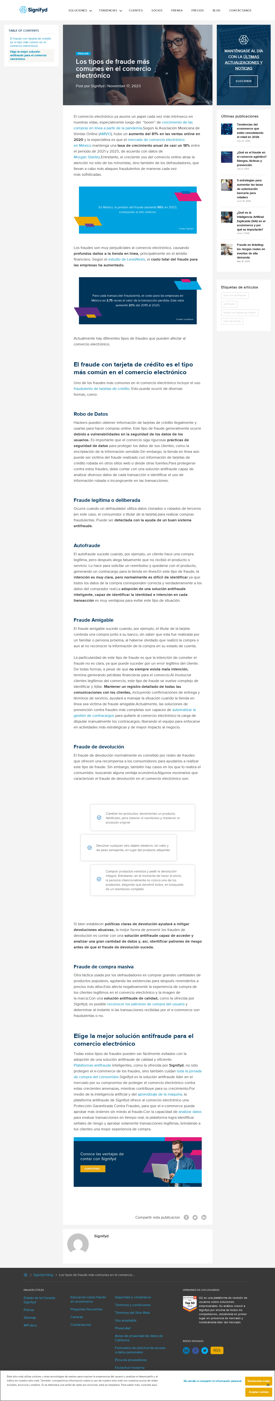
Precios (197, 10)
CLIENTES (136, 10)
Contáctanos (240, 10)
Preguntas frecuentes (86, 1309)
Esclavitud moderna (129, 1368)
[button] (90, 10)
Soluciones (78, 10)
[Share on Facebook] (186, 1218)
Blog (216, 10)
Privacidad (122, 1328)
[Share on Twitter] (195, 1217)
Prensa (177, 10)
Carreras (76, 1317)
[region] (137, 1385)
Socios (156, 10)
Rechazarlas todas (259, 1381)
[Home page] (26, 1275)
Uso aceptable (125, 1320)
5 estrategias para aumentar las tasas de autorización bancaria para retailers (250, 189)
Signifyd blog (43, 1275)
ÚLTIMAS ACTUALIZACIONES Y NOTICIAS (244, 62)
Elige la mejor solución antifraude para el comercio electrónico (28, 55)
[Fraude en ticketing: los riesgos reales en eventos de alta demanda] (226, 249)
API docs (30, 1325)
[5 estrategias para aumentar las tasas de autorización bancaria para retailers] (226, 185)
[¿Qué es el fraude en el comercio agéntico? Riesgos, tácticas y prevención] (226, 157)
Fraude (83, 53)
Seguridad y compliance (133, 1297)
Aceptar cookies (259, 1392)
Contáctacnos (80, 1325)
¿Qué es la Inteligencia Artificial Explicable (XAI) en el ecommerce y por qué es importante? (251, 221)
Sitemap (30, 1318)
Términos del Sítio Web (132, 1313)
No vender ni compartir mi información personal (212, 1381)
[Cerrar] (268, 1385)
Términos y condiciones (133, 1305)
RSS (217, 1350)
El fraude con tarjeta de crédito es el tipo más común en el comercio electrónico (30, 42)
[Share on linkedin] (203, 1218)
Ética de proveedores (131, 1360)
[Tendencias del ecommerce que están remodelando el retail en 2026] (226, 129)
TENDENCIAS (108, 10)
